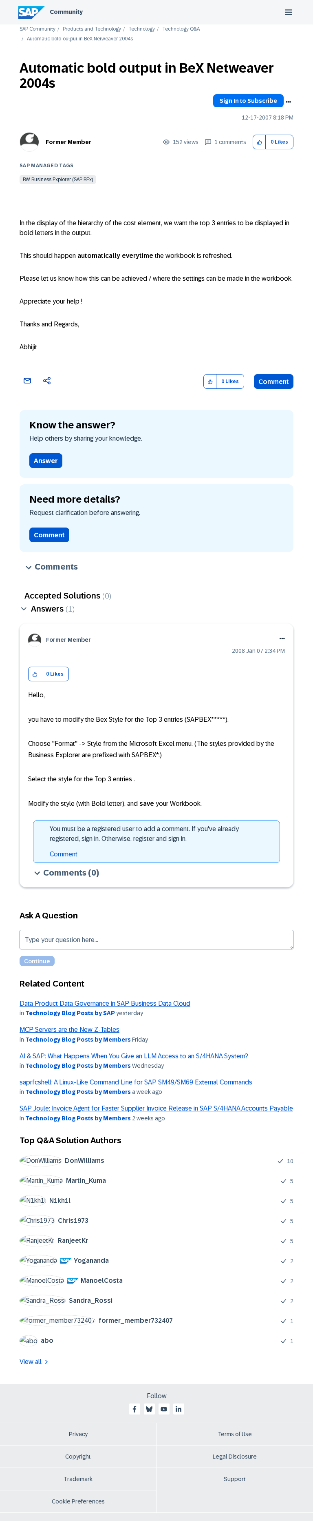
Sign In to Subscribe (248, 101)
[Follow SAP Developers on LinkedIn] (178, 1409)
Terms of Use (235, 1434)
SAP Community (37, 29)
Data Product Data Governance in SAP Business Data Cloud (105, 1003)
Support (235, 1479)
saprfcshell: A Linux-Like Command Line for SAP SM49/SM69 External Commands (136, 1082)
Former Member (68, 142)
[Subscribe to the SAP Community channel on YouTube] (164, 1409)
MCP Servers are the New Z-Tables (69, 1029)
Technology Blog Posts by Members (78, 1039)
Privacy (78, 1434)
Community (66, 12)
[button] (259, 142)
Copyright (78, 1456)
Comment (273, 381)
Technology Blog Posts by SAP (70, 1013)
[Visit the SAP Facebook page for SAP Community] (134, 1409)
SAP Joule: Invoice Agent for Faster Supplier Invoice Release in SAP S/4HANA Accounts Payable (156, 1108)
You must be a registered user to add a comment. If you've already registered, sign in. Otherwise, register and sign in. (144, 833)
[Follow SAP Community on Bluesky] (149, 1409)
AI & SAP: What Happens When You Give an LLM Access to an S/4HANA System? (134, 1056)
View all (31, 1361)
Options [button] (288, 102)
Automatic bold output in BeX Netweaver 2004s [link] (80, 39)
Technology (141, 29)
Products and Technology (92, 29)
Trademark (78, 1479)
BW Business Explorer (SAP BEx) (58, 179)
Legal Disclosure (235, 1456)
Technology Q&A (181, 29)
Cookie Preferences (78, 1501)
